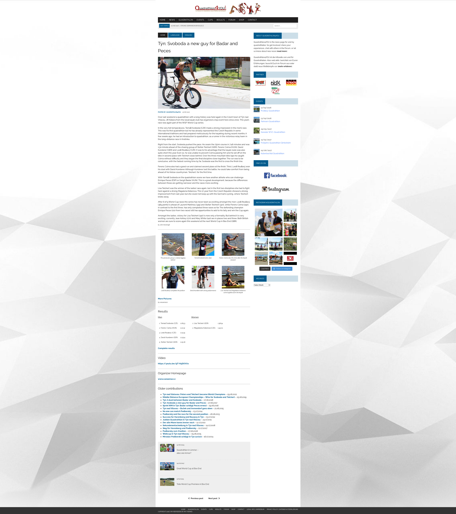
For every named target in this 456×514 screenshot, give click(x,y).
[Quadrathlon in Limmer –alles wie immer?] (167, 450)
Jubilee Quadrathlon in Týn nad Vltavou (182, 419)
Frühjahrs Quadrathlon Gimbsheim (276, 143)
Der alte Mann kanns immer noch (178, 422)
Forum (231, 20)
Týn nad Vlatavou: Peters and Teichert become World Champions (194, 394)
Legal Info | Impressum (255, 509)
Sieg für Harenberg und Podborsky (179, 428)
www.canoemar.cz (167, 379)
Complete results (166, 348)
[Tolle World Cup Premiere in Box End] (167, 484)
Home (162, 20)
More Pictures (164, 298)
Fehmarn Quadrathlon (270, 121)
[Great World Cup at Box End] (167, 469)
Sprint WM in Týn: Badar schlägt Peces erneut (185, 405)
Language (175, 35)
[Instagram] (281, 234)
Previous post (197, 498)
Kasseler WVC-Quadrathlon (273, 132)
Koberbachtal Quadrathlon (272, 153)
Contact (252, 20)
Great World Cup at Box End (189, 468)
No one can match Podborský (177, 411)
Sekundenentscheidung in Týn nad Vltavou (183, 425)
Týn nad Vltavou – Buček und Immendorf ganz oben (187, 408)
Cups (210, 20)
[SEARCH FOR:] (285, 26)
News (172, 20)
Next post (212, 498)
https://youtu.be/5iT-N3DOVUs (173, 363)
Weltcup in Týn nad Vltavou (176, 434)
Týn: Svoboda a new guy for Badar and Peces (184, 403)
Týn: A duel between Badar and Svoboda (182, 400)
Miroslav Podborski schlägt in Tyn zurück (182, 436)
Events (200, 20)
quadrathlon (268, 209)
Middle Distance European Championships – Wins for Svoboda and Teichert (199, 397)
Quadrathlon (186, 20)
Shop (241, 20)
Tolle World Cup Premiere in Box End (193, 484)
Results (221, 20)
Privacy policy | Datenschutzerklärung (282, 509)
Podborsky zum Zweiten (174, 431)
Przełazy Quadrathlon (270, 111)
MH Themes (188, 511)
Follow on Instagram (283, 269)
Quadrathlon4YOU (173, 112)
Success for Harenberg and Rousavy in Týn (183, 417)
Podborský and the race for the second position (185, 414)
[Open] (268, 222)
